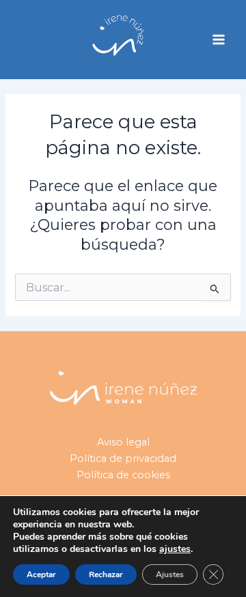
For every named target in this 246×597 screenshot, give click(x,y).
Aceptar (41, 574)
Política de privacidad (123, 458)
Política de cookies (123, 475)
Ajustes (170, 574)
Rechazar (106, 574)
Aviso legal (123, 442)
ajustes (175, 549)
